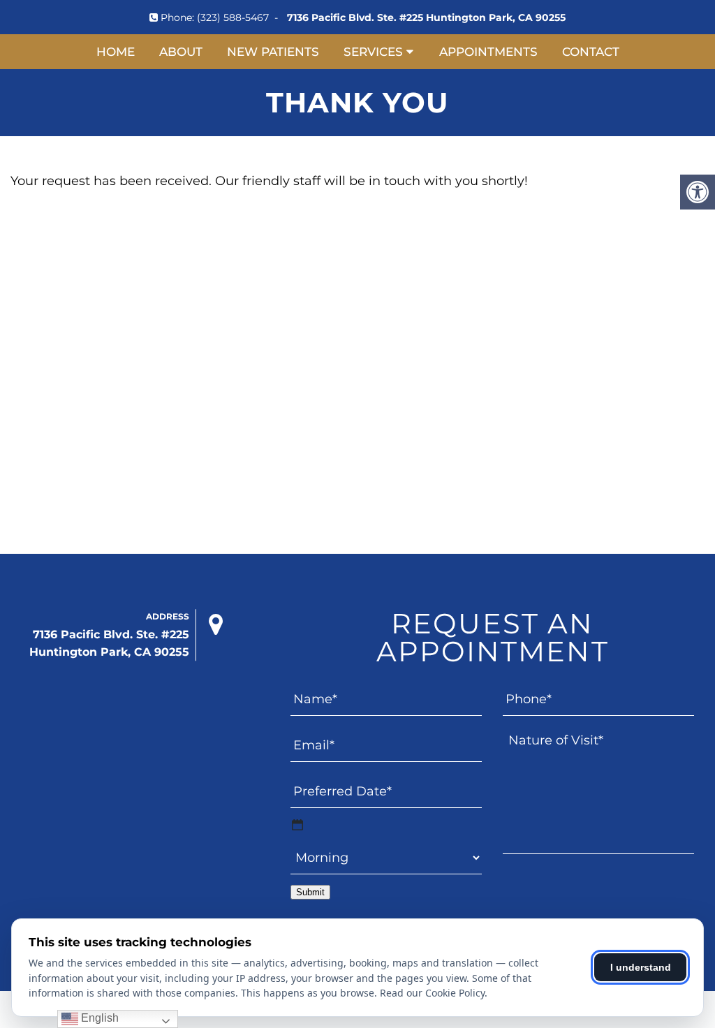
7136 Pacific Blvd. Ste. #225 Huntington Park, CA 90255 (426, 17)
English (98, 1018)
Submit (310, 892)
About (180, 52)
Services (373, 52)
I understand (640, 967)
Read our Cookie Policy (432, 992)
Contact (590, 52)
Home (115, 52)
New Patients (273, 52)
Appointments (488, 52)
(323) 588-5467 (233, 17)
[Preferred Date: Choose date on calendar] (297, 825)
